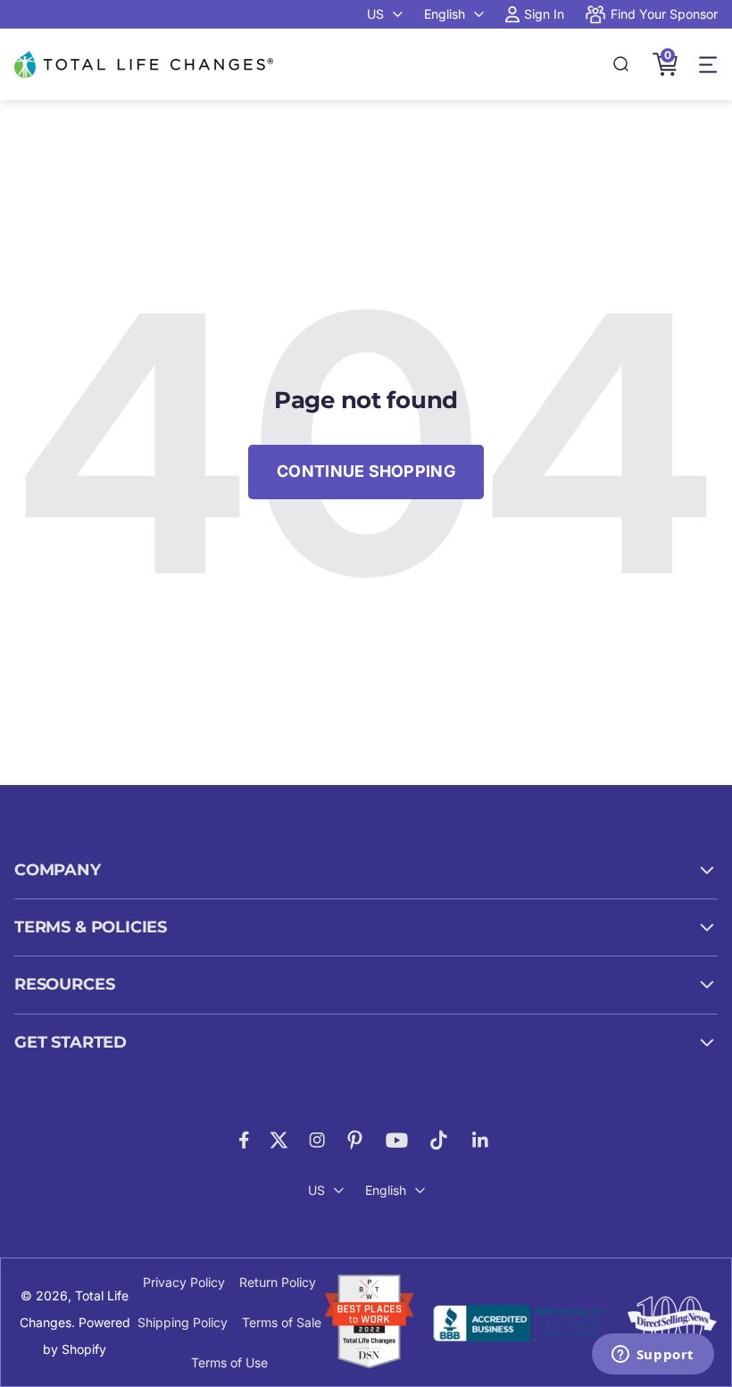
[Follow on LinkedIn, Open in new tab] (481, 1140)
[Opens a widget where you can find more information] (652, 1355)
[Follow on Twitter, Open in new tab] (279, 1140)
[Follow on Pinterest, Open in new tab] (355, 1140)
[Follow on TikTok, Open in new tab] (439, 1140)
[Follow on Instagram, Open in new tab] (317, 1140)
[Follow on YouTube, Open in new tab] (397, 1140)
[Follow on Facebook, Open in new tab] (244, 1140)
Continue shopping (366, 471)
